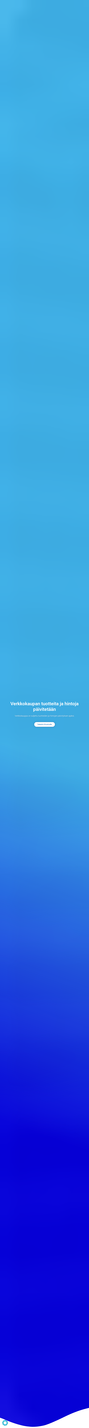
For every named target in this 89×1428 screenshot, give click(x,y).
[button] (5, 1423)
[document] (44, 714)
